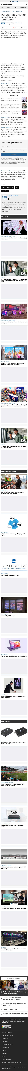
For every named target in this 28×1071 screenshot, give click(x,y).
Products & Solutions (6, 11)
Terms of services (17, 158)
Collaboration (23, 7)
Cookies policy (5, 1041)
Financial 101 (5, 117)
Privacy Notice (19, 159)
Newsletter (24, 27)
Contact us (4, 1053)
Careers (3, 1056)
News (3, 23)
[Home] (14, 1)
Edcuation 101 (5, 83)
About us (4, 1050)
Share (5, 27)
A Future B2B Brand (6, 1059)
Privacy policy (5, 1038)
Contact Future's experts (7, 1035)
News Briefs (5, 191)
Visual (13, 11)
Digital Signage (19, 11)
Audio (8, 7)
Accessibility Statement (7, 1044)
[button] (2, 4)
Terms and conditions (7, 1032)
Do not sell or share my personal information (12, 1062)
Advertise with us (6, 1047)
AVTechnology (18, 23)
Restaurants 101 (6, 171)
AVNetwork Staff (10, 23)
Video (15, 7)
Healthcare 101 (5, 127)
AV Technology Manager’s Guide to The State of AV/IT (14, 1004)
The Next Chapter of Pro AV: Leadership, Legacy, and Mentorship (14, 992)
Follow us (16, 27)
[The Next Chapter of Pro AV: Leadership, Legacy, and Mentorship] (14, 988)
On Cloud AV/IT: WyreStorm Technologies (15, 1013)
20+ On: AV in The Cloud (10, 1009)
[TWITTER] (9, 199)
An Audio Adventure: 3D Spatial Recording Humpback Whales (12, 998)
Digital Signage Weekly (7, 187)
